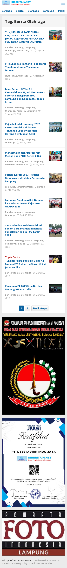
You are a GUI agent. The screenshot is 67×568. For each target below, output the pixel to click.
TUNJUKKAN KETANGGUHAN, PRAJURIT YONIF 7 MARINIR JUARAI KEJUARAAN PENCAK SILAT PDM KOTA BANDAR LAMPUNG (25, 36)
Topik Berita (12, 257)
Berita (28, 161)
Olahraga (10, 50)
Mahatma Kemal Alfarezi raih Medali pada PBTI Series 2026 (23, 154)
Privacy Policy (20, 563)
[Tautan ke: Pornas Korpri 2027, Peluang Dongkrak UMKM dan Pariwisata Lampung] (55, 177)
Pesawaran (22, 50)
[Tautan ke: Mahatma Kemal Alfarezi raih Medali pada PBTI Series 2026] (55, 155)
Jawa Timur (11, 75)
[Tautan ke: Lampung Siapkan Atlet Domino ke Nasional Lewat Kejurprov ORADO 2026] (55, 203)
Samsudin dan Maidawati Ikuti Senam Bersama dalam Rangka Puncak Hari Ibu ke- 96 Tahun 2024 (23, 230)
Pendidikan (22, 164)
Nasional (10, 164)
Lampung (30, 47)
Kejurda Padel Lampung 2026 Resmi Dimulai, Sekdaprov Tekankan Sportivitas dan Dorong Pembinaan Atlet (22, 128)
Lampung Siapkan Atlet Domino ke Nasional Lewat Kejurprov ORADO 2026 (24, 203)
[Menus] (63, 4)
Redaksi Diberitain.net (46, 560)
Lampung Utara (25, 186)
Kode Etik (6, 563)
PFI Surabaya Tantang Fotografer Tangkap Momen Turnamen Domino (25, 67)
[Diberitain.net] (16, 2)
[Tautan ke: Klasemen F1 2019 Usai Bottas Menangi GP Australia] (55, 288)
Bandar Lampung (14, 47)
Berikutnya (40, 308)
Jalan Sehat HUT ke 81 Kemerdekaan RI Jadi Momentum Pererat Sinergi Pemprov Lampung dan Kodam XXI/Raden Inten (25, 95)
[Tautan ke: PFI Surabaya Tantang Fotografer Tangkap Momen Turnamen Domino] (55, 66)
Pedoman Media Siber (42, 563)
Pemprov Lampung (26, 110)
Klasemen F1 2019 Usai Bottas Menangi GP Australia (23, 287)
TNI (31, 50)
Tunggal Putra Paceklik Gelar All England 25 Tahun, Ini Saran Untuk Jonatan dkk (25, 264)
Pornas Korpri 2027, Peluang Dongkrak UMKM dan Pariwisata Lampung (25, 178)
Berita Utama (12, 272)
